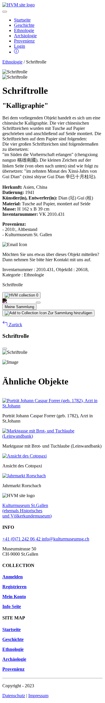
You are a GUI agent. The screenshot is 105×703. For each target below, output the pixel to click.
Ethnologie (24, 30)
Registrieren (14, 586)
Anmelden (12, 576)
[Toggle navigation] (4, 12)
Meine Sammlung (19, 307)
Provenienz (24, 40)
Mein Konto (14, 596)
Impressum (38, 695)
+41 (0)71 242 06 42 (22, 538)
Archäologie (25, 35)
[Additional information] (16, 52)
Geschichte (24, 25)
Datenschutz (13, 695)
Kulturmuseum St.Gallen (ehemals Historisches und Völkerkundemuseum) (27, 510)
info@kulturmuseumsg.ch (65, 538)
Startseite (22, 19)
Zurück (15, 324)
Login (19, 46)
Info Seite (11, 606)
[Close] (38, 302)
